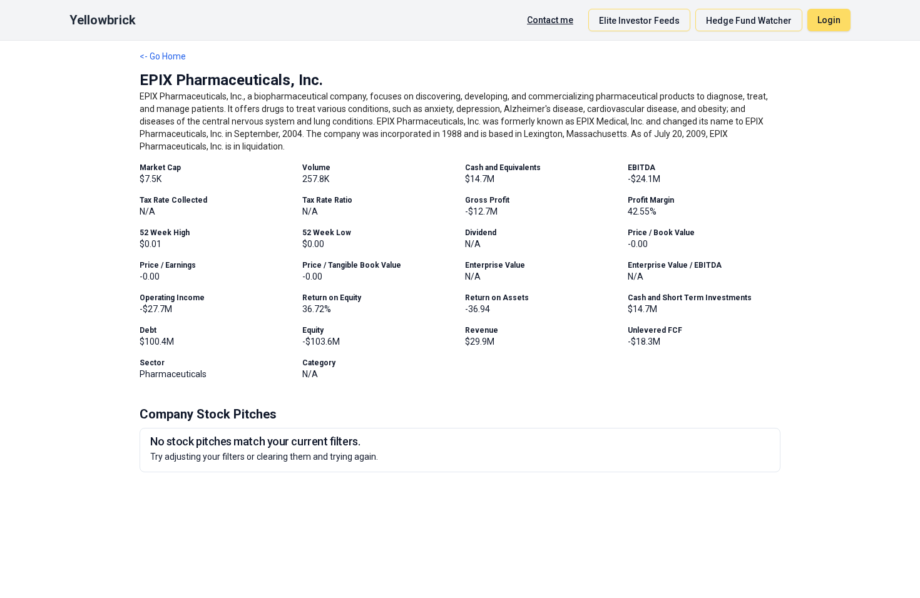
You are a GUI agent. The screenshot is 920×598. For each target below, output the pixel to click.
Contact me (550, 20)
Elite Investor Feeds (639, 21)
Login (829, 20)
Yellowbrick (102, 20)
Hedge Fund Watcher (749, 21)
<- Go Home (163, 56)
